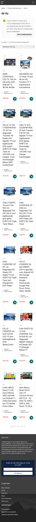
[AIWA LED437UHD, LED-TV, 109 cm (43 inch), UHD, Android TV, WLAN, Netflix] (10, 62)
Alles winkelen (5, 488)
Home (3, 8)
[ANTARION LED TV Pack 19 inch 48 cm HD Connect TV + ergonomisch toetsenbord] (26, 62)
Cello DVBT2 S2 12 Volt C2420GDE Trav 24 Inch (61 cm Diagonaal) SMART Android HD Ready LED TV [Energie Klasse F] (26, 339)
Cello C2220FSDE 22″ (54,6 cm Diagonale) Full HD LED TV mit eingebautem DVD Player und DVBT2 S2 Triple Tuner (26, 213)
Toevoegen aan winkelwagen (15, 99)
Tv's (4, 71)
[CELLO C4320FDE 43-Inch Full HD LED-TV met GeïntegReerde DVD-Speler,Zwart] (10, 317)
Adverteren (4, 501)
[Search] (33, 2)
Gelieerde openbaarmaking (9, 514)
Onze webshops (6, 498)
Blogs (3, 496)
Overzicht (4, 493)
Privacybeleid (5, 509)
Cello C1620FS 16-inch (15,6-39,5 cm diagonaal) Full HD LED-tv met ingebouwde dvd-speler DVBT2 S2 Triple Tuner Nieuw (10, 213)
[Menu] (2, 2)
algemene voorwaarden (8, 512)
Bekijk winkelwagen (24, 34)
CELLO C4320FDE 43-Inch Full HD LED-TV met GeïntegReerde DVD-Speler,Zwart (9, 336)
